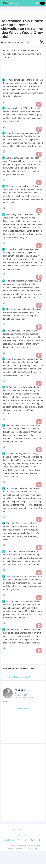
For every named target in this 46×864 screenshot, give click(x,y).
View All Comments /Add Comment (23, 677)
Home (6, 830)
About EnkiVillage (35, 830)
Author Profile (22, 708)
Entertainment (10, 42)
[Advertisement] (23, 66)
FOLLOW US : (9, 840)
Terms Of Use (18, 830)
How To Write (23, 835)
